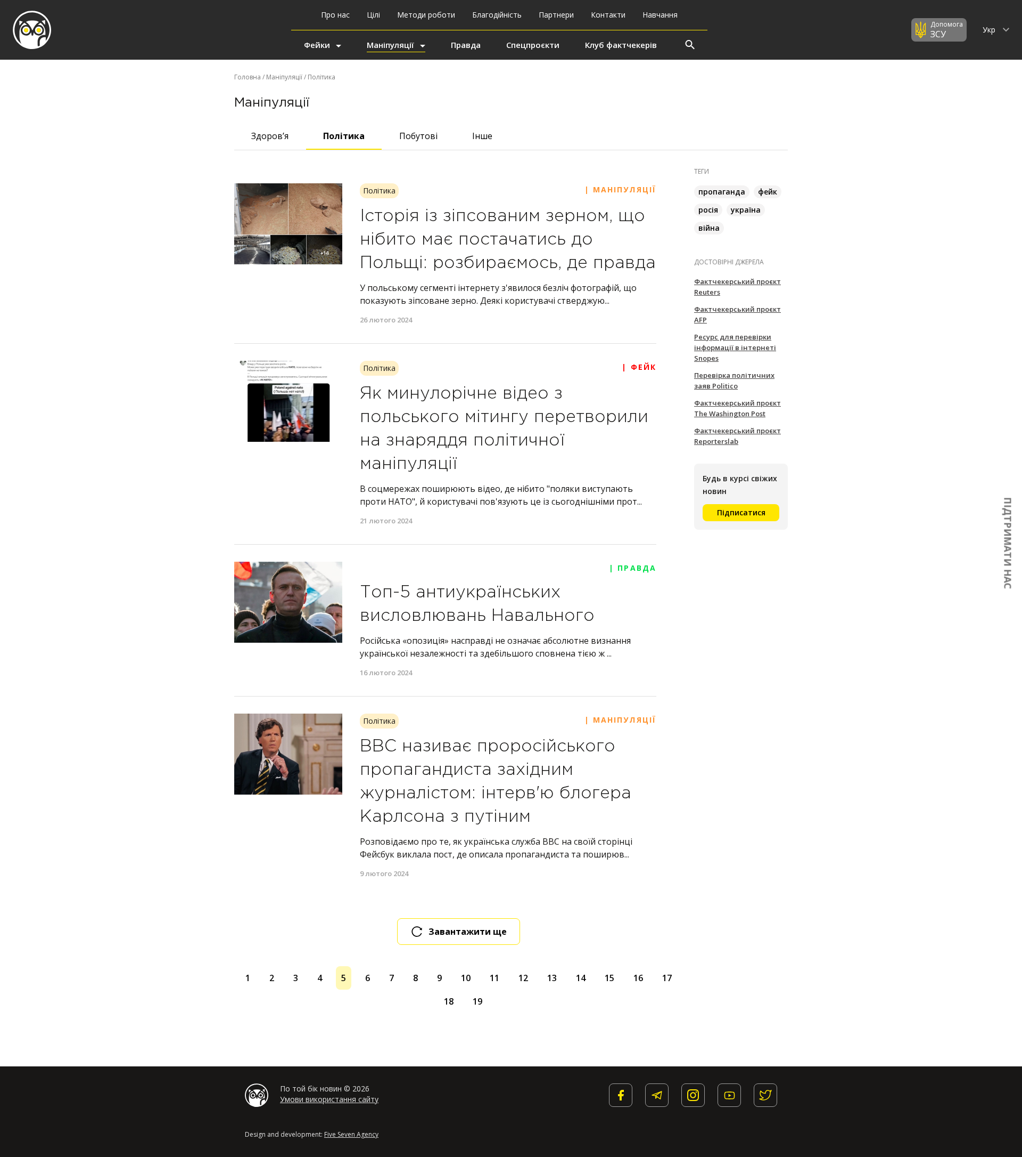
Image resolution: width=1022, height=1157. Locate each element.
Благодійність (497, 15)
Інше (482, 136)
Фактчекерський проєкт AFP (737, 314)
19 (477, 1001)
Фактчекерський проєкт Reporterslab (737, 436)
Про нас (335, 15)
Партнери (556, 15)
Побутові (418, 136)
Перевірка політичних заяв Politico (734, 380)
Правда (466, 44)
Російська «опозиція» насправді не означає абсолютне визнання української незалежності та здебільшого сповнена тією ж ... (495, 647)
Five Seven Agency (351, 1134)
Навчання (660, 15)
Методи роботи (426, 15)
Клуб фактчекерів (621, 44)
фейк (767, 192)
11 (494, 978)
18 (449, 1001)
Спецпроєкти (532, 44)
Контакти (608, 15)
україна (746, 210)
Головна (247, 77)
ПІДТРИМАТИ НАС (1008, 543)
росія (708, 210)
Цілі (373, 15)
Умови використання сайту (329, 1099)
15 (609, 978)
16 (638, 978)
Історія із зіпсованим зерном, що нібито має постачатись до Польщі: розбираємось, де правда (508, 240)
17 (667, 978)
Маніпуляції (390, 44)
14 (581, 978)
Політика (344, 136)
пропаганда (721, 192)
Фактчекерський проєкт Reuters (737, 287)
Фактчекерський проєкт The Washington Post (737, 408)
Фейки (317, 44)
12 (523, 978)
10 (466, 978)
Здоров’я (270, 136)
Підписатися (741, 512)
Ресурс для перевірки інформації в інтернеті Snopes (735, 347)
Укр (990, 30)
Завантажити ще (467, 931)
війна (709, 228)
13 (552, 978)
